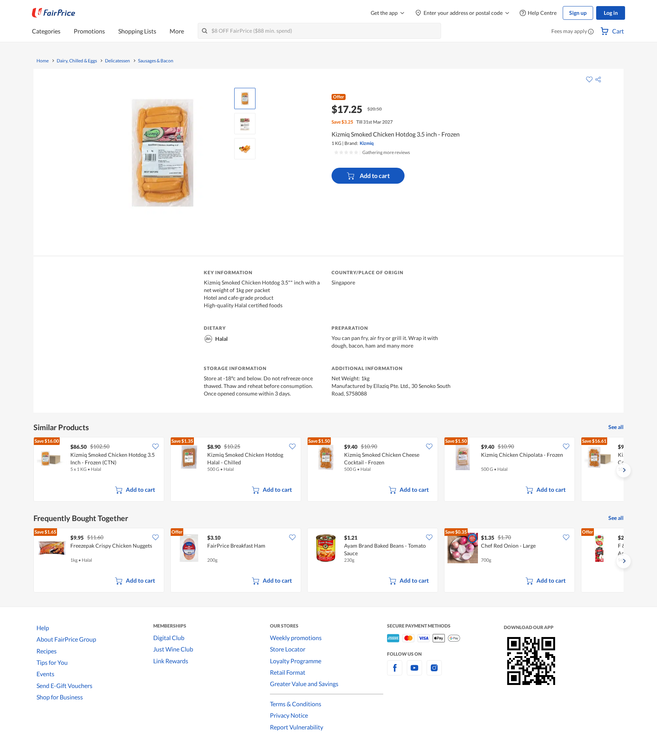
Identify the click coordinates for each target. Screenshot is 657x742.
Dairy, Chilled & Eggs (77, 61)
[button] (591, 32)
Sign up (578, 13)
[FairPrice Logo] (53, 13)
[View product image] (245, 98)
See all (616, 427)
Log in (611, 13)
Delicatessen (117, 61)
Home (42, 61)
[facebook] (394, 672)
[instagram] (434, 672)
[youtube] (414, 672)
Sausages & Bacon (155, 61)
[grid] (328, 470)
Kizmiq (367, 143)
